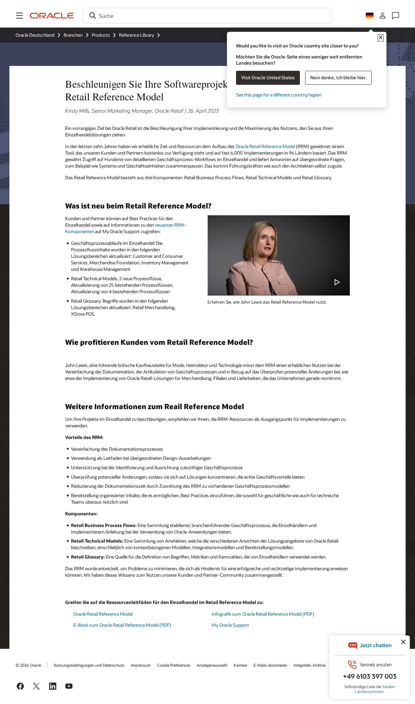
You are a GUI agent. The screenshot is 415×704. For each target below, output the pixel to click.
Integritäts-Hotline (310, 665)
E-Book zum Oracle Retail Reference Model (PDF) (122, 625)
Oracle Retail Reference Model (265, 146)
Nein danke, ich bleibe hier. (338, 77)
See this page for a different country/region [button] (278, 95)
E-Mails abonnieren (270, 665)
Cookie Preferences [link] (173, 665)
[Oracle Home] (52, 15)
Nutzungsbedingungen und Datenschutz (89, 665)
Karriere (240, 665)
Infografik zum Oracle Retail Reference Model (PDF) (263, 614)
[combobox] (207, 15)
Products (101, 35)
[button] (19, 15)
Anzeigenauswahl (212, 665)
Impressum (141, 665)
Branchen (73, 35)
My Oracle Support (230, 625)
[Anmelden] (382, 15)
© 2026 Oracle (28, 665)
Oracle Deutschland (35, 35)
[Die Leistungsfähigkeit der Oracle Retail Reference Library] (279, 255)
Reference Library (136, 35)
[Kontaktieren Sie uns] (395, 15)
